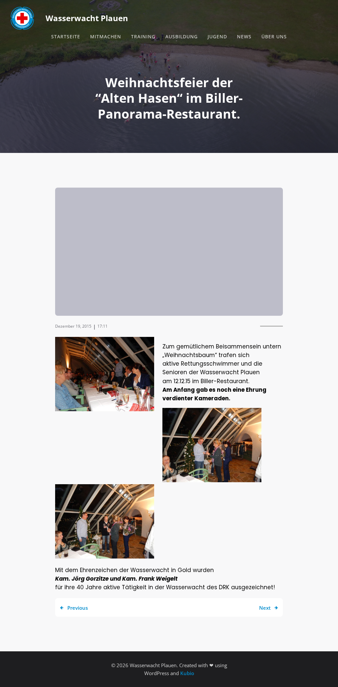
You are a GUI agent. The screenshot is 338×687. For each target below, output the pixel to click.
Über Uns (274, 36)
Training (143, 36)
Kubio (187, 673)
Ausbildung (181, 36)
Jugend (217, 36)
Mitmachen (105, 36)
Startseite (65, 36)
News (244, 36)
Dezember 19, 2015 (73, 326)
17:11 (102, 326)
